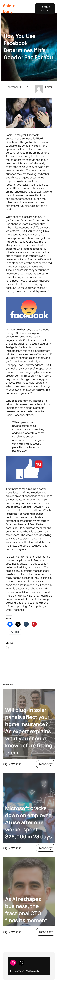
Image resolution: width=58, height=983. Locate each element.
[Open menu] (29, 8)
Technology (46, 764)
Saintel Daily (10, 8)
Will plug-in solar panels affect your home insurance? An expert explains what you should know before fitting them (28, 731)
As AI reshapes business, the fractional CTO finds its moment (26, 909)
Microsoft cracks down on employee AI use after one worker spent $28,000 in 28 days (28, 822)
